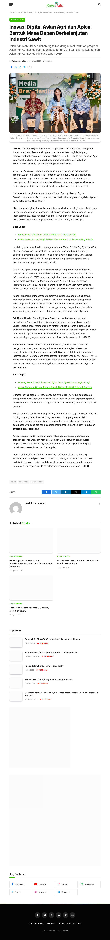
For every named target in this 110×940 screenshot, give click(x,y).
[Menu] (11, 4)
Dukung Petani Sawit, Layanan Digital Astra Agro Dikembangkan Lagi (54, 382)
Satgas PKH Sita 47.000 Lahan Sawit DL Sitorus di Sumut (52, 639)
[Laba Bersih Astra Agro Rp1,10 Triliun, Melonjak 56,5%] (31, 587)
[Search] (99, 4)
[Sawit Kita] (55, 4)
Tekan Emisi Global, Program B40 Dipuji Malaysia (49, 679)
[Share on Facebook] (11, 67)
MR (66, 930)
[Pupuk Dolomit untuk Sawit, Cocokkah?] (15, 669)
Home (11, 12)
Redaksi (51, 924)
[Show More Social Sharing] (29, 67)
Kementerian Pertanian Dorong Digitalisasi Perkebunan (47, 234)
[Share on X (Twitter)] (16, 67)
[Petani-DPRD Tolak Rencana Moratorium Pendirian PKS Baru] (79, 540)
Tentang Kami (36, 924)
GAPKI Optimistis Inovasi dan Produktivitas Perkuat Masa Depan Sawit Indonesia (30, 563)
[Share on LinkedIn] (20, 67)
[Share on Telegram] (24, 67)
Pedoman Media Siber (70, 924)
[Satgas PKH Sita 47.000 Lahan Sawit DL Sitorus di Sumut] (15, 643)
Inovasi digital (37, 482)
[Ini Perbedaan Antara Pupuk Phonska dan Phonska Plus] (15, 656)
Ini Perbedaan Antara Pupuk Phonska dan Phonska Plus (52, 652)
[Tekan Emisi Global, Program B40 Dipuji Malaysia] (15, 683)
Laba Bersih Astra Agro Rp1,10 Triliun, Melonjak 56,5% (29, 609)
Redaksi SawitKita (19, 61)
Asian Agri (23, 482)
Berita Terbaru (17, 20)
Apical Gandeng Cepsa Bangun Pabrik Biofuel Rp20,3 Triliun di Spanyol (55, 387)
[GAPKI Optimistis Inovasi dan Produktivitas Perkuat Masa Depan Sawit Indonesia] (31, 540)
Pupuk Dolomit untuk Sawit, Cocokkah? (44, 666)
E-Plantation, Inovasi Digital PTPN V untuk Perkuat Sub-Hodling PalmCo (56, 239)
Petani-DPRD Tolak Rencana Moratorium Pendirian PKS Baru (78, 562)
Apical (13, 482)
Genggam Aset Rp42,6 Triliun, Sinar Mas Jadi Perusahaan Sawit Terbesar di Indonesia (62, 694)
